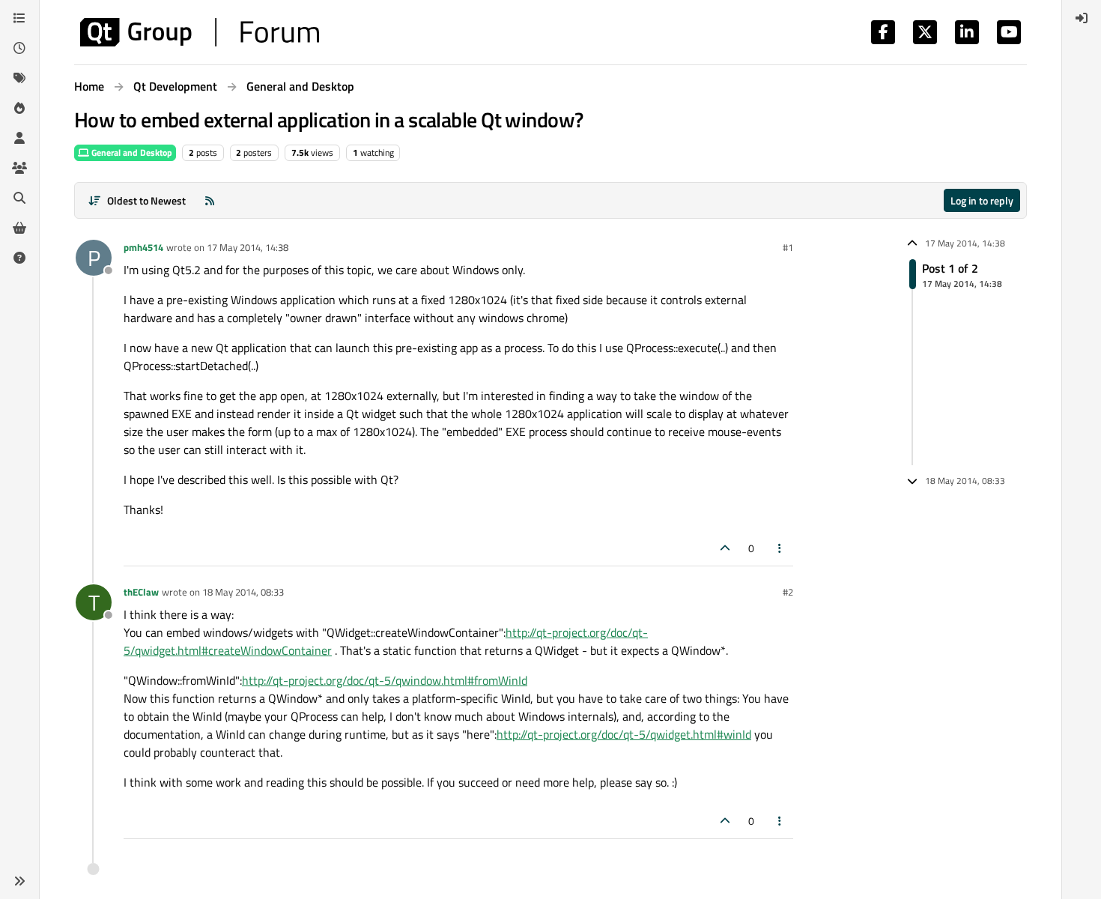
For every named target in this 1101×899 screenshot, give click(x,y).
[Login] (1081, 18)
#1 (788, 247)
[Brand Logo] (199, 32)
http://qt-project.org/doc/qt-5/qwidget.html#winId (624, 734)
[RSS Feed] (209, 200)
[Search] (19, 198)
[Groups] (19, 168)
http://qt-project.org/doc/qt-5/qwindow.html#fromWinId (384, 680)
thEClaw (141, 591)
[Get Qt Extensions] (19, 228)
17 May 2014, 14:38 (247, 247)
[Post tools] (780, 548)
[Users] (19, 138)
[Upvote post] (725, 548)
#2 (788, 591)
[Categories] (19, 18)
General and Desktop (130, 152)
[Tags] (19, 78)
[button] (19, 881)
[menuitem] (1081, 18)
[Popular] (19, 108)
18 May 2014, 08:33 (243, 591)
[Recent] (19, 48)
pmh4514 (143, 247)
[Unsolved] (19, 258)
